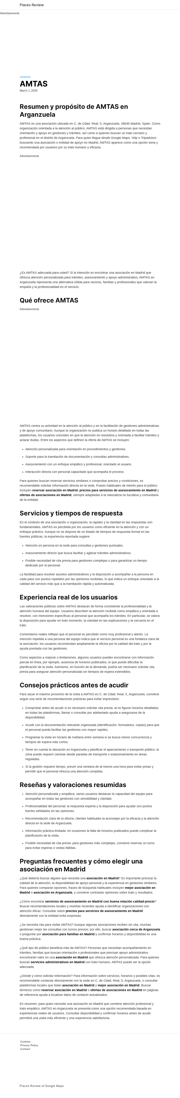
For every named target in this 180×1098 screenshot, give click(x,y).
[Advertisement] (90, 41)
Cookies (25, 1041)
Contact (25, 1049)
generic (25, 77)
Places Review (32, 5)
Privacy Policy (29, 1045)
